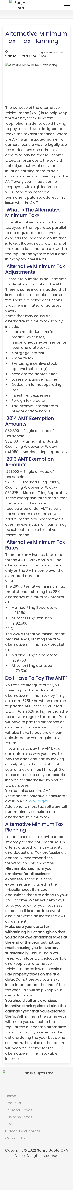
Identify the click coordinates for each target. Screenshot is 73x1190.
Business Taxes (18, 1117)
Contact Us (15, 1138)
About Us (13, 1103)
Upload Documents (22, 1131)
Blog (9, 1124)
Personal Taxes (18, 1110)
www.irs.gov (38, 801)
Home (10, 1096)
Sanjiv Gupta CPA (20, 56)
